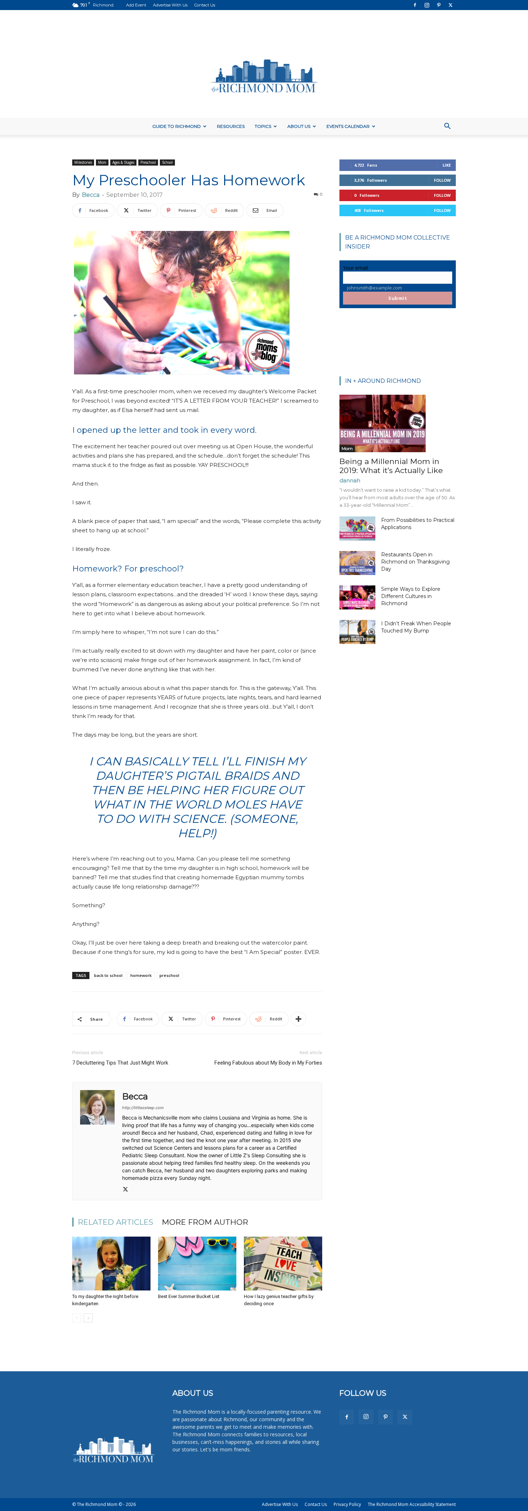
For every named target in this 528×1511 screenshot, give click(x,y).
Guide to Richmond (176, 126)
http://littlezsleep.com (143, 1107)
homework (141, 975)
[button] (447, 127)
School (167, 162)
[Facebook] (414, 5)
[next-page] (88, 1317)
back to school (108, 975)
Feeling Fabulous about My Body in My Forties (268, 1063)
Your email (355, 267)
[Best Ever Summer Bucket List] (197, 1263)
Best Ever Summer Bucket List (188, 1296)
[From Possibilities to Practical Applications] (357, 528)
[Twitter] (450, 5)
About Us (298, 126)
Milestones (83, 162)
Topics (263, 126)
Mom (102, 162)
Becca (90, 194)
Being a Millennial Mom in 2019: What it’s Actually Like (391, 466)
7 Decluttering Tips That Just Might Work (120, 1063)
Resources (231, 126)
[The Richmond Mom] (264, 64)
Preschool (148, 162)
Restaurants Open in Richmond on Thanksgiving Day (415, 561)
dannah (349, 480)
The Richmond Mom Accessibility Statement (412, 1504)
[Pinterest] (438, 5)
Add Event (136, 5)
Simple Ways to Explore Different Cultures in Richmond (410, 596)
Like (447, 165)
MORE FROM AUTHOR (205, 1222)
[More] (298, 1019)
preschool (169, 975)
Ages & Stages (123, 162)
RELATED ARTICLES (115, 1222)
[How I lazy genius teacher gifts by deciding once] (283, 1263)
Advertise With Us (170, 5)
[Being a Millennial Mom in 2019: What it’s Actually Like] (397, 423)
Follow (442, 180)
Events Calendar (348, 126)
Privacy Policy (347, 1504)
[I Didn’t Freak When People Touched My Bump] (357, 632)
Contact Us (204, 5)
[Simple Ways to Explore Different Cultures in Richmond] (357, 597)
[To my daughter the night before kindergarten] (111, 1263)
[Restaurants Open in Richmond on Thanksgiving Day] (357, 563)
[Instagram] (426, 5)
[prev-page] (76, 1317)
